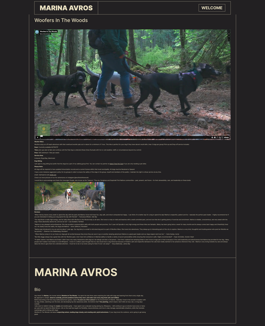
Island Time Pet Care (116, 164)
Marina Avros (66, 8)
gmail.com (53, 175)
